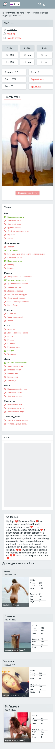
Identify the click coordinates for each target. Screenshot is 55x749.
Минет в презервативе (17, 363)
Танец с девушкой (15, 317)
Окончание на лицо (15, 412)
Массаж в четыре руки (17, 294)
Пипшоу (10, 265)
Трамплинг (11, 354)
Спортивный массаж (16, 298)
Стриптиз (11, 314)
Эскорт (10, 247)
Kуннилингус (12, 377)
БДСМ (10, 336)
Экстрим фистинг (15, 396)
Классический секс (15, 217)
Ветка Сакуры (13, 305)
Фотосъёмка (12, 250)
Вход (45, 3)
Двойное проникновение (18, 231)
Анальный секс (14, 220)
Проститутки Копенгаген (13, 13)
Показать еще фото (27, 193)
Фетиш (10, 238)
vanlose (30, 13)
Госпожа (11, 329)
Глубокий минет (14, 370)
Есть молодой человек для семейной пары (26, 254)
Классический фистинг (17, 389)
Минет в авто (13, 373)
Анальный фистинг (15, 392)
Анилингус (11, 380)
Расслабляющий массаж (18, 301)
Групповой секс (14, 228)
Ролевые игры (13, 347)
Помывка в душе (14, 261)
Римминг (11, 268)
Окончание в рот (14, 405)
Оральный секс (14, 224)
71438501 (12, 29)
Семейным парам (14, 257)
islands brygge (41, 13)
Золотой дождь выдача (17, 420)
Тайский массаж (14, 287)
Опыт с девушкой (15, 366)
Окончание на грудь (15, 408)
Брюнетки (36, 86)
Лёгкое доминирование (17, 333)
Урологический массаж (17, 284)
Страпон (11, 343)
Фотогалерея (13, 97)
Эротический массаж (16, 280)
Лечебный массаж (15, 291)
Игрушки (11, 235)
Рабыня (10, 340)
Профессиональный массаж (19, 277)
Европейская (37, 79)
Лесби (10, 321)
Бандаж (10, 351)
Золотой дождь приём (17, 424)
